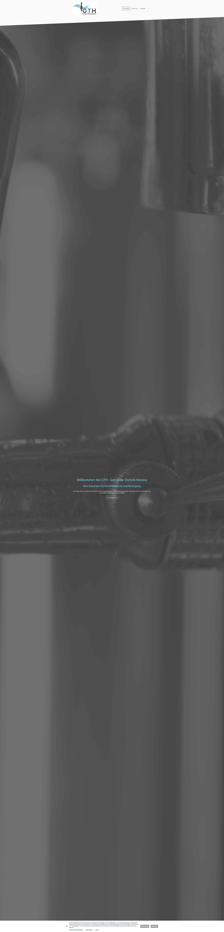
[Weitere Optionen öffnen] (148, 8)
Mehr (97, 930)
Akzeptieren (144, 926)
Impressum (89, 930)
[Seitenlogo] (85, 8)
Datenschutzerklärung (76, 930)
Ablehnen (154, 926)
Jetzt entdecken (112, 497)
